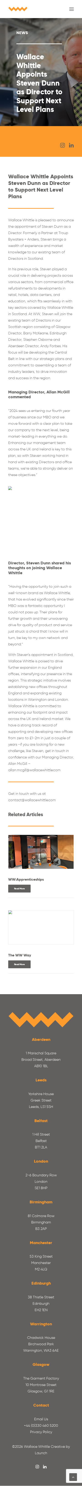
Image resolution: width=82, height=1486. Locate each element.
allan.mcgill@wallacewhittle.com (34, 770)
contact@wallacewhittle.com (32, 800)
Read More (19, 888)
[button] (71, 9)
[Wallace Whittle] (18, 9)
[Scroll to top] (73, 1477)
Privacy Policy (41, 1432)
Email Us (41, 1419)
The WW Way (19, 955)
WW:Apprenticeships (26, 879)
